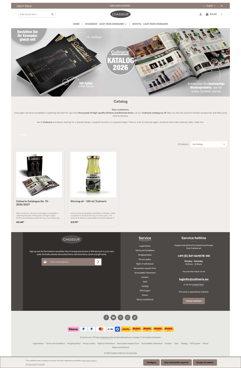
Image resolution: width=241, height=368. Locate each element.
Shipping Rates (145, 255)
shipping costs (106, 337)
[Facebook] (106, 317)
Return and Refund (145, 299)
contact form (198, 284)
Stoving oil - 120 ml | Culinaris (89, 201)
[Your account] (200, 14)
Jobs (145, 282)
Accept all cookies (205, 362)
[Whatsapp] (127, 317)
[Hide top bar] (222, 6)
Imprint (41, 364)
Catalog (145, 286)
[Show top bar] (222, 14)
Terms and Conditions (144, 250)
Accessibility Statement (145, 273)
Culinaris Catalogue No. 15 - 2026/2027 (33, 203)
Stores (145, 295)
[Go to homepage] (120, 14)
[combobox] (34, 14)
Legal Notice (144, 246)
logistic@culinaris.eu (194, 279)
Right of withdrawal (145, 264)
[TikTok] (135, 317)
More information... (90, 360)
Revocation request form (145, 268)
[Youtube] (113, 317)
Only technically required (176, 362)
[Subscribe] (98, 262)
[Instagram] (120, 317)
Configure (151, 362)
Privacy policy (145, 259)
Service (145, 238)
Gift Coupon (145, 290)
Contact (145, 277)
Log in (19, 6)
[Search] (53, 14)
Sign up (28, 6)
